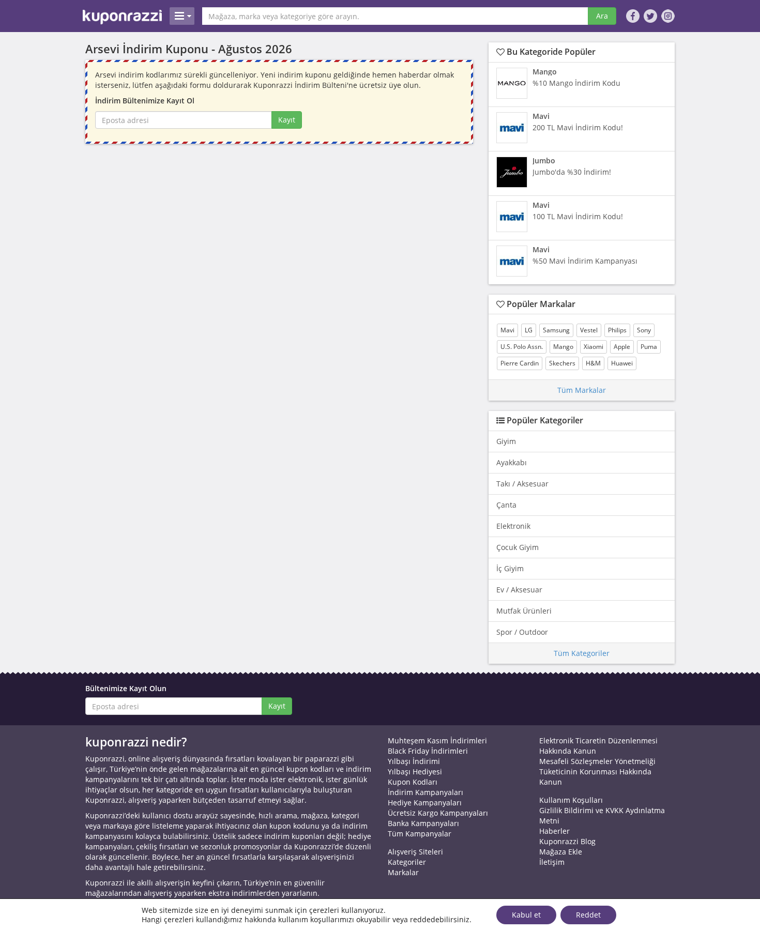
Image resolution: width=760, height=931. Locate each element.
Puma (649, 346)
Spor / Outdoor (522, 632)
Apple (622, 346)
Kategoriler (407, 862)
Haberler (554, 831)
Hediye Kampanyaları (425, 802)
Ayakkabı (511, 462)
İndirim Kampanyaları (425, 792)
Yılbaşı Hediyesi (415, 771)
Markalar (403, 872)
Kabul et (526, 915)
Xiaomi (593, 346)
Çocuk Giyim (517, 547)
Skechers (562, 363)
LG (529, 330)
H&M (593, 363)
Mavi (507, 330)
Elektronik (513, 526)
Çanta (506, 505)
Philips (617, 330)
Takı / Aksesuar (522, 484)
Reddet (588, 915)
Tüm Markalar (581, 390)
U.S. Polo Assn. (521, 346)
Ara (602, 16)
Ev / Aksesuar (519, 589)
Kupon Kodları (412, 782)
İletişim (552, 862)
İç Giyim (510, 568)
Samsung (556, 330)
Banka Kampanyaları (423, 823)
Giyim (506, 441)
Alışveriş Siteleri (415, 852)
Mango (563, 346)
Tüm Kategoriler (582, 653)
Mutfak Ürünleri (524, 611)
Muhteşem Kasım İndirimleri (437, 740)
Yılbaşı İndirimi (414, 761)
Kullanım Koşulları (571, 800)
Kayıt (286, 120)
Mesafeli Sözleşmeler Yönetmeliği (597, 761)
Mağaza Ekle (560, 852)
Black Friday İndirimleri (428, 751)
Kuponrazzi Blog (567, 841)
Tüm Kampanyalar (419, 833)
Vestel (589, 330)
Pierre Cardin (519, 363)
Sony (644, 330)
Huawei (622, 363)
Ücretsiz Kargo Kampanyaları (438, 813)
